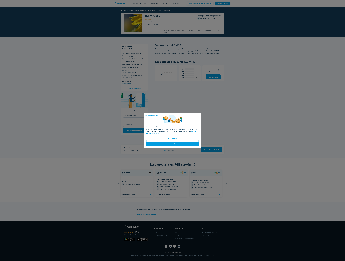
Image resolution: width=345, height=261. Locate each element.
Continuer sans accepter (152, 115)
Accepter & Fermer (172, 144)
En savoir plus (172, 138)
